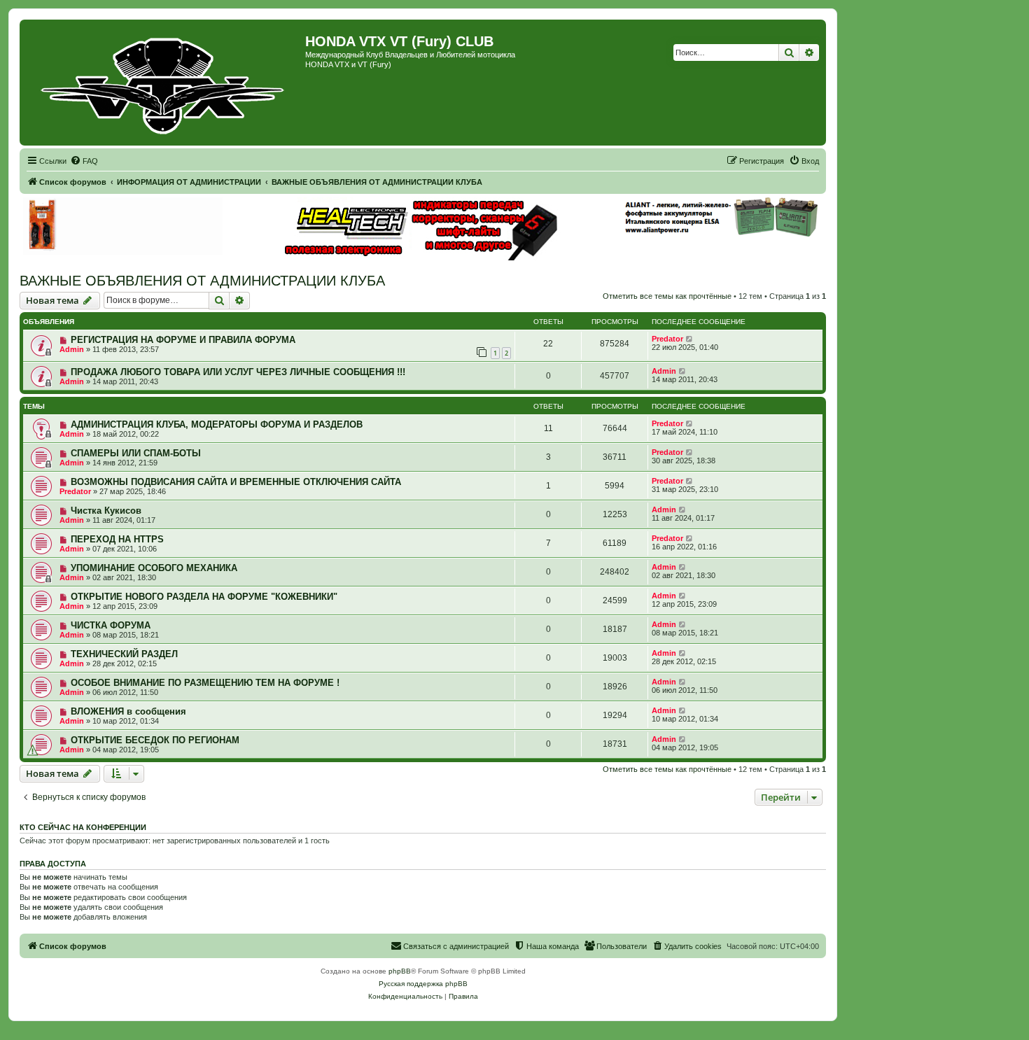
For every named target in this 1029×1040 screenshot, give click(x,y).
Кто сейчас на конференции (83, 827)
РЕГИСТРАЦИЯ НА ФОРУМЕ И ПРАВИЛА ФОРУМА (183, 340)
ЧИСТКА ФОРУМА (110, 625)
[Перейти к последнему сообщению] (689, 339)
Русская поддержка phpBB (423, 984)
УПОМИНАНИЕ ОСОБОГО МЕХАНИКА (154, 568)
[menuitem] (84, 161)
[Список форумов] (164, 82)
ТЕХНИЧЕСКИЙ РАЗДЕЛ (124, 654)
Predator (667, 339)
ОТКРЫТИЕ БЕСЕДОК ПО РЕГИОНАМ (155, 740)
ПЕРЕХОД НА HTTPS (117, 539)
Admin (71, 349)
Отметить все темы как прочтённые (667, 296)
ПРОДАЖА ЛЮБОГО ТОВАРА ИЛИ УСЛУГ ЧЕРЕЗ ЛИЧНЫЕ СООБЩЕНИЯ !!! (238, 372)
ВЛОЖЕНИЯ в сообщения (128, 711)
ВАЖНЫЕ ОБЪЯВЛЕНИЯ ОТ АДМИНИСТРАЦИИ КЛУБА (202, 280)
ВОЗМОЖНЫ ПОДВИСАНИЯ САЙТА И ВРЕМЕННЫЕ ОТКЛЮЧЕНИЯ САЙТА (236, 482)
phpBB (399, 971)
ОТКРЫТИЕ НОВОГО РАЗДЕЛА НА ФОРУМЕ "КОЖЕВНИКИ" (204, 596)
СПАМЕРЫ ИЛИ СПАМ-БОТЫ (136, 453)
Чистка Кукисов (106, 510)
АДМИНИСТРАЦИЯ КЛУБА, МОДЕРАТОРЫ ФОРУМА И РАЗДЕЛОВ (217, 424)
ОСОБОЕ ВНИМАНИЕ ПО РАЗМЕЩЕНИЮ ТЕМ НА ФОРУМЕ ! (205, 682)
